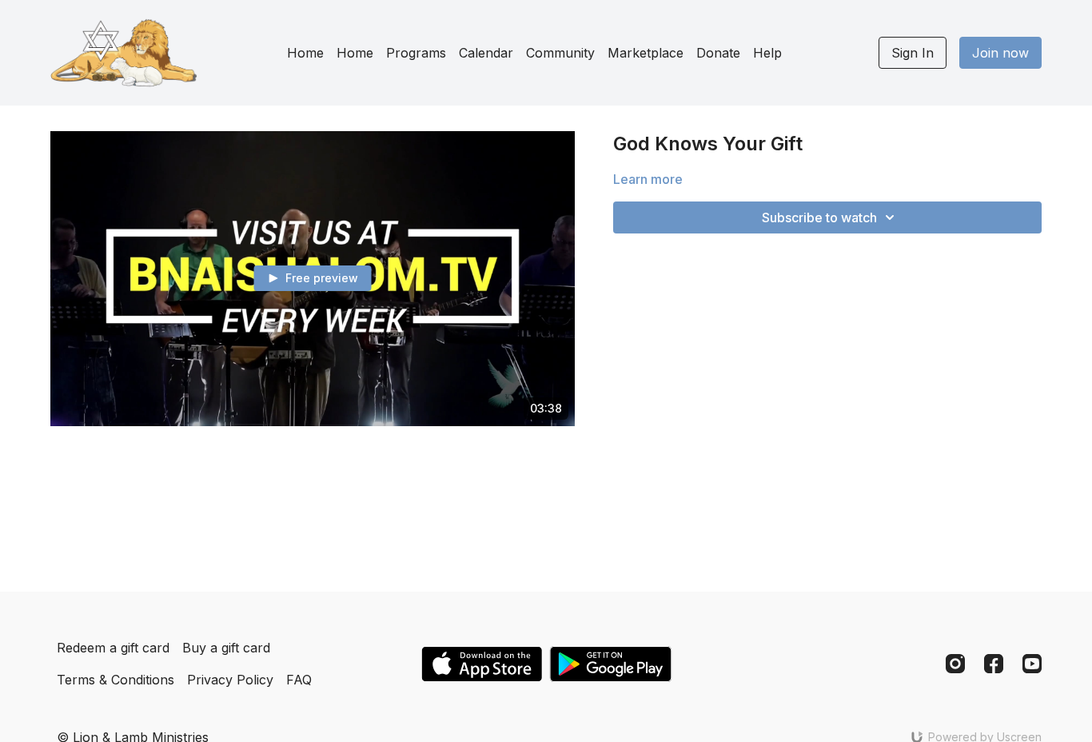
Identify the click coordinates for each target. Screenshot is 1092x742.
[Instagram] (955, 663)
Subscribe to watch (819, 217)
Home (305, 53)
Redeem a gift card (113, 648)
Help (767, 53)
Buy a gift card (226, 648)
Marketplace (645, 53)
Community (560, 53)
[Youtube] (1032, 663)
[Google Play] (610, 664)
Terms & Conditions (115, 680)
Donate (718, 53)
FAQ (299, 680)
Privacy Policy (230, 680)
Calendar (486, 53)
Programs (416, 53)
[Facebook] (993, 663)
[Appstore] (481, 664)
